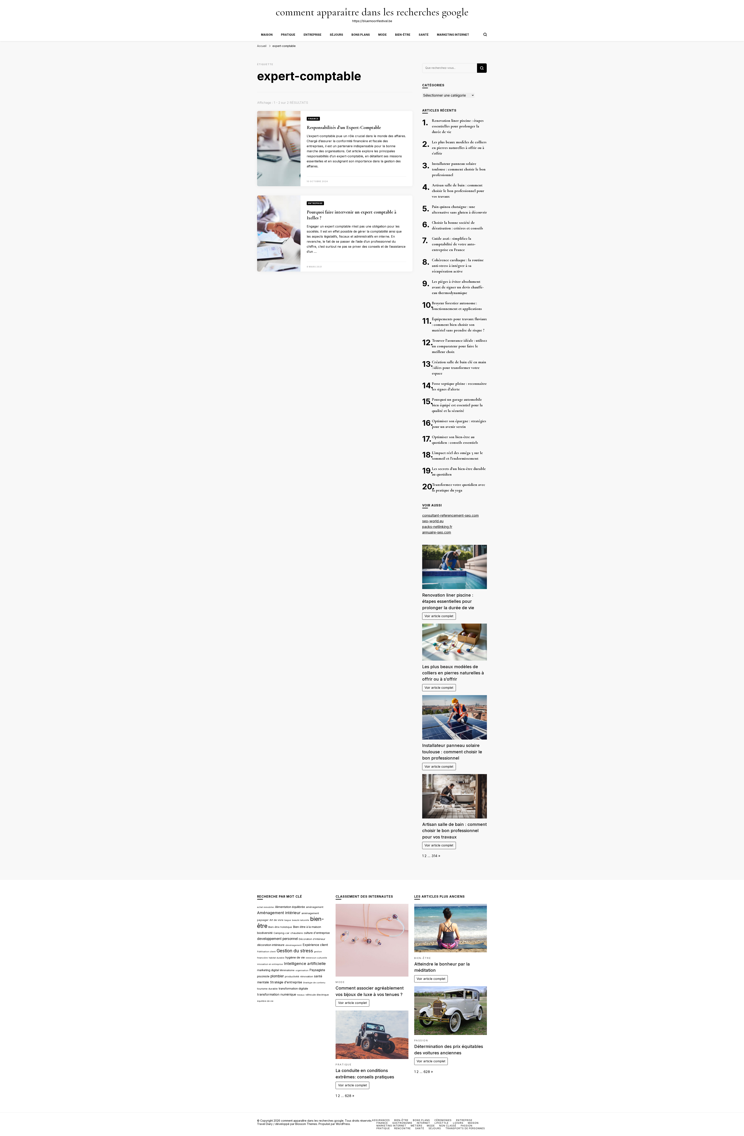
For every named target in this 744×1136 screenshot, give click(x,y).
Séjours (336, 34)
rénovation (306, 976)
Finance (313, 119)
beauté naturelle (300, 920)
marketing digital (268, 970)
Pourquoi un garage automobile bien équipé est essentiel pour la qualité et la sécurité (457, 405)
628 (348, 1096)
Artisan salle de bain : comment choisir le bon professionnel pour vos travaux (458, 191)
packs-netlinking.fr (437, 527)
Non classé (447, 1125)
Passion (421, 1040)
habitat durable (276, 958)
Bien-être (402, 34)
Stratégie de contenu (314, 982)
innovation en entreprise (270, 964)
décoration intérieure (270, 945)
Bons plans (360, 34)
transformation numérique (276, 994)
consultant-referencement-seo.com (450, 515)
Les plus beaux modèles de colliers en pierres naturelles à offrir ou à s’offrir (459, 148)
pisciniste (263, 976)
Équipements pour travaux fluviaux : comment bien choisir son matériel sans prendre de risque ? (459, 325)
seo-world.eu (432, 521)
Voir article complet (439, 616)
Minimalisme (287, 970)
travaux (301, 995)
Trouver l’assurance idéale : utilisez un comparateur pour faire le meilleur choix (459, 346)
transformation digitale (293, 988)
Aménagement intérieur (279, 912)
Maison (267, 34)
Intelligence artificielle (305, 963)
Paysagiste (317, 970)
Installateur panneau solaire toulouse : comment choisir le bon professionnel (459, 169)
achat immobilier (265, 907)
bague (287, 920)
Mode (382, 34)
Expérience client (315, 945)
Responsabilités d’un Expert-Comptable (344, 127)
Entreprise (312, 34)
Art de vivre (276, 919)
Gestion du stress (295, 950)
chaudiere (296, 932)
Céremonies (443, 1120)
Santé (424, 34)
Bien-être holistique (280, 926)
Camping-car (281, 932)
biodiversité (265, 933)
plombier (277, 976)
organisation (301, 970)
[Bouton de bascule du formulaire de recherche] (485, 34)
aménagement (314, 906)
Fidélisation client (266, 951)
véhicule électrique (317, 994)
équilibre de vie (265, 1001)
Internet (423, 1122)
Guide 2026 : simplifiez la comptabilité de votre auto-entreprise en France (453, 244)
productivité (292, 976)
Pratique (288, 34)
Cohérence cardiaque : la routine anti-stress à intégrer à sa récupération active (458, 266)
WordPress (343, 1124)
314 (434, 856)
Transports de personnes (465, 1128)
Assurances (381, 1120)
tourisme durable (267, 988)
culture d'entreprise (317, 933)
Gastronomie (402, 1122)
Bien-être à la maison (307, 927)
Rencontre (402, 1128)
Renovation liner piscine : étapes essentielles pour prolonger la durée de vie (458, 126)
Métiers (416, 1125)
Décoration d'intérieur (312, 938)
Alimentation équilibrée (290, 907)
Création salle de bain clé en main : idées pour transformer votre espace (459, 368)
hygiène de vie (295, 957)
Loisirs (458, 1122)
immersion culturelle (316, 958)
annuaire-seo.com (436, 532)
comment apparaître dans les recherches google (372, 12)
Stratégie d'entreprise (286, 982)
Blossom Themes (306, 1124)
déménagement (293, 945)
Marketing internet (453, 34)
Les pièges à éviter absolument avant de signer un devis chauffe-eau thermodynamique (458, 287)
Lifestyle (442, 1122)
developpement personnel (277, 939)
